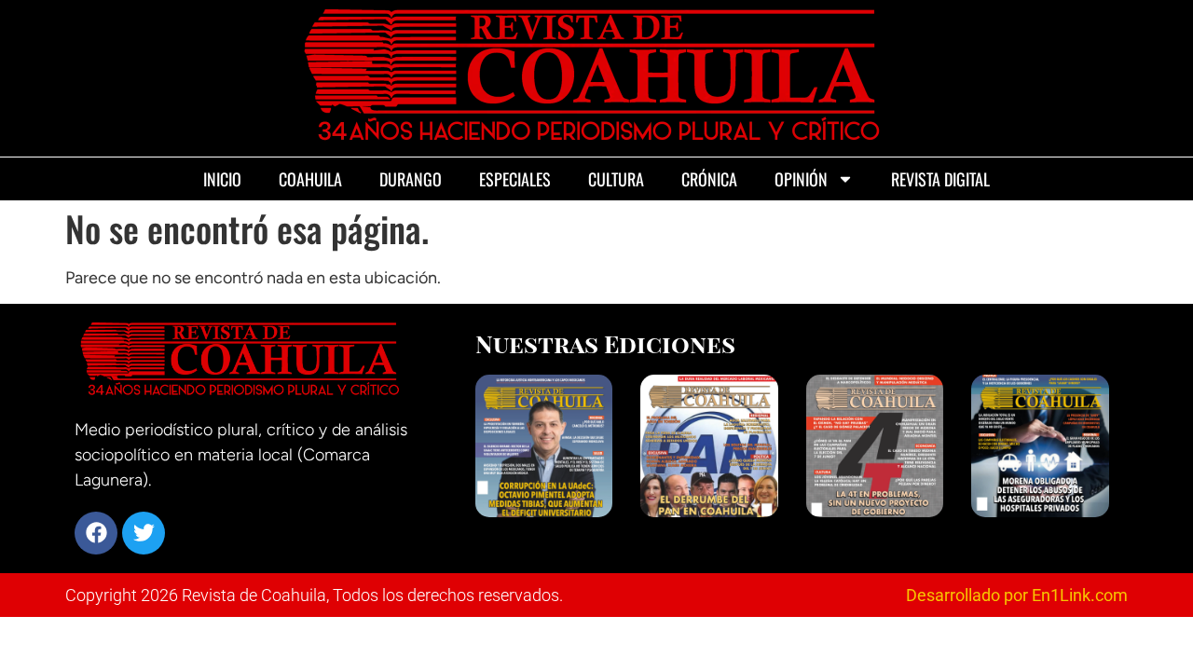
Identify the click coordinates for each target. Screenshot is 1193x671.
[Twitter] (143, 533)
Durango (410, 179)
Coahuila (310, 179)
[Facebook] (96, 533)
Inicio (222, 179)
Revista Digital (940, 179)
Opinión (801, 179)
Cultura (616, 179)
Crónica (709, 179)
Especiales (515, 179)
